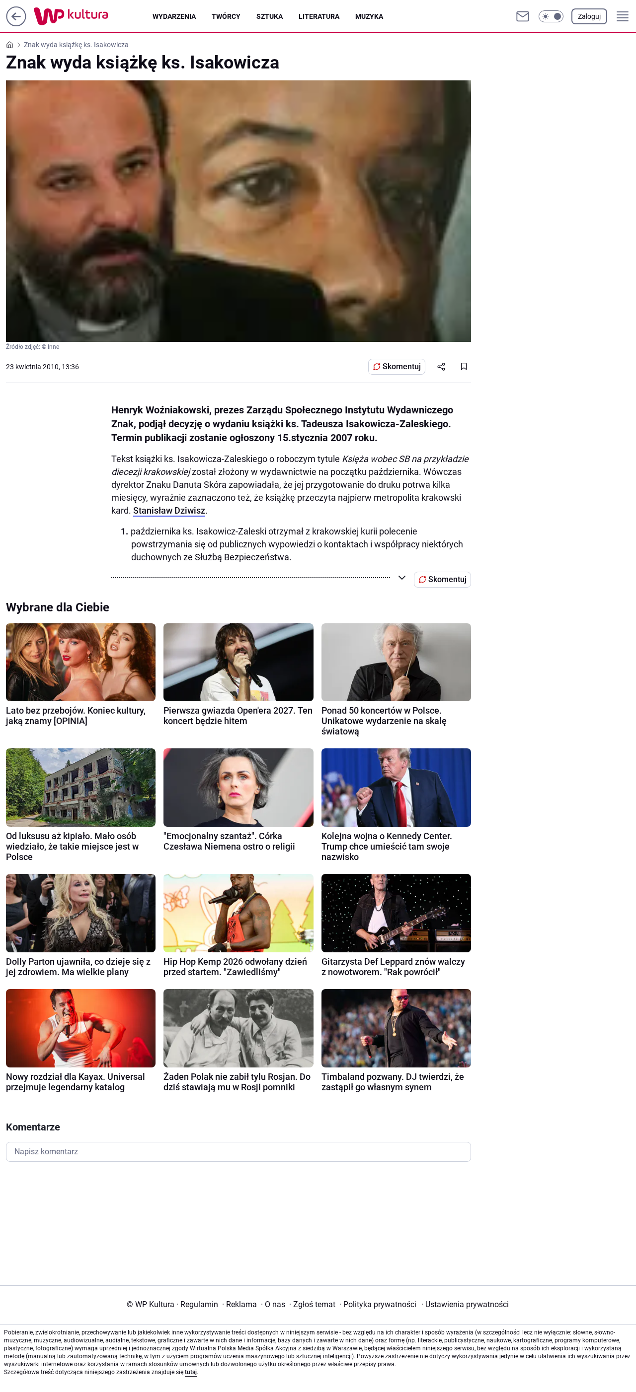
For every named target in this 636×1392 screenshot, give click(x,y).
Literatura (319, 16)
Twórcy (226, 16)
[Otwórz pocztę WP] (523, 16)
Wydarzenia (174, 16)
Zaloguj (589, 16)
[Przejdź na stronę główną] (16, 23)
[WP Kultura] (93, 16)
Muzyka (369, 16)
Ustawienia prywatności (465, 1304)
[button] (551, 16)
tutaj (191, 1372)
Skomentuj (402, 366)
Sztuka (269, 16)
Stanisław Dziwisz (169, 510)
